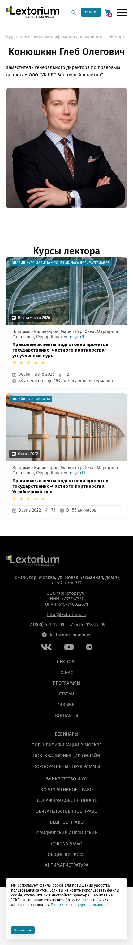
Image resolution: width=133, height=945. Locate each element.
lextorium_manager (70, 635)
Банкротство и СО (66, 779)
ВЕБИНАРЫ (66, 734)
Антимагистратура (66, 865)
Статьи (66, 694)
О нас (66, 672)
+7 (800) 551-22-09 (46, 624)
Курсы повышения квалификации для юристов (54, 36)
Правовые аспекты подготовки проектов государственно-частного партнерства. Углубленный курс (60, 486)
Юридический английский (66, 833)
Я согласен (22, 930)
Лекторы (117, 36)
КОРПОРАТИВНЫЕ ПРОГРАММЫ (66, 766)
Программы (66, 683)
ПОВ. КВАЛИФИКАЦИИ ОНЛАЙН (66, 755)
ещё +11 (77, 472)
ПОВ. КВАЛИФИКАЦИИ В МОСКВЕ (67, 745)
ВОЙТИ (91, 12)
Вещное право (67, 822)
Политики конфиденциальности (79, 905)
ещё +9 (77, 337)
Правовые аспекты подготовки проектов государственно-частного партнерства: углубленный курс (60, 350)
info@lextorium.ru (66, 614)
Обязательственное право (66, 811)
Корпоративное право (67, 789)
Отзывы (66, 705)
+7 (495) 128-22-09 (87, 624)
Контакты (66, 715)
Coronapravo (66, 843)
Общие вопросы (67, 854)
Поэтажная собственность (66, 800)
